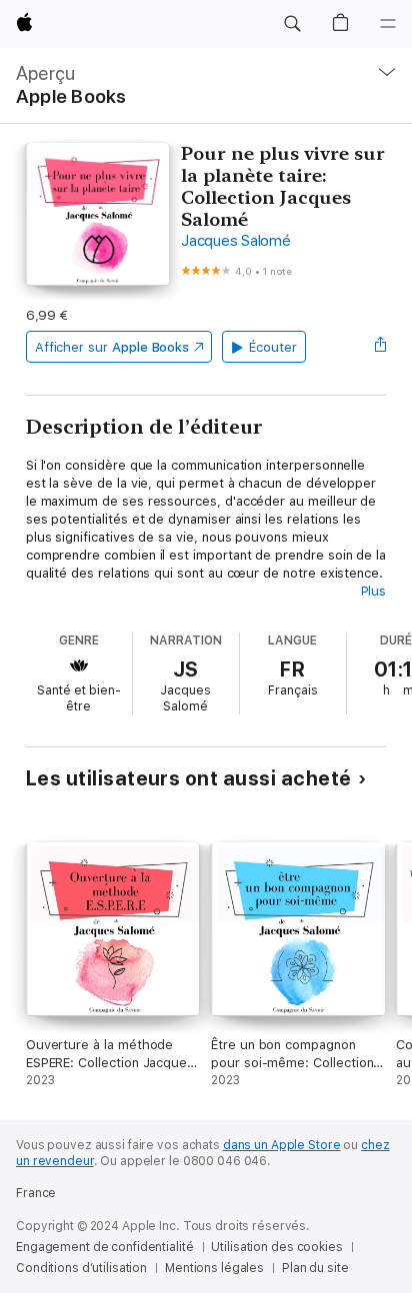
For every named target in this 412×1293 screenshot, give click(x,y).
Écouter (273, 347)
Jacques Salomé (236, 241)
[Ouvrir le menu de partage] (380, 347)
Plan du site (315, 1268)
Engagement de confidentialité (105, 1247)
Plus (374, 591)
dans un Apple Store (282, 1145)
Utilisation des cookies (276, 1247)
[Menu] (388, 24)
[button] (292, 24)
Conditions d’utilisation (81, 1268)
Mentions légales (214, 1268)
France (36, 1193)
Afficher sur (112, 347)
